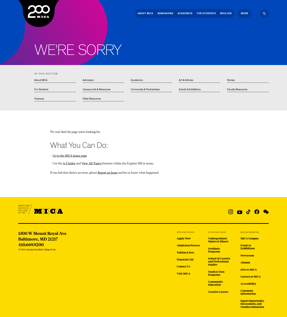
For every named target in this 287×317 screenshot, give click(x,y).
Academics (137, 80)
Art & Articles (186, 80)
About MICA (41, 80)
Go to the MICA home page (70, 155)
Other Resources (92, 98)
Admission (88, 80)
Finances (39, 98)
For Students (41, 89)
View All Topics (92, 163)
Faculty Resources (237, 89)
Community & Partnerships (145, 89)
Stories (231, 80)
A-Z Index (69, 163)
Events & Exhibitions (190, 89)
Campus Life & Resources (96, 89)
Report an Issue (107, 172)
